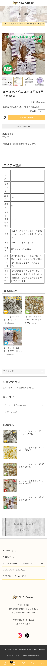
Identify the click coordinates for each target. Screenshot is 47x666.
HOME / (10, 550)
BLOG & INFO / (18, 563)
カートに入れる (26, 117)
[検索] (42, 371)
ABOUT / (11, 557)
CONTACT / (14, 570)
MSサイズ (6, 137)
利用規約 (42, 649)
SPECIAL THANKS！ (15, 576)
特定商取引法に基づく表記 (28, 649)
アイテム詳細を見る (24, 126)
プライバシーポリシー (9, 649)
